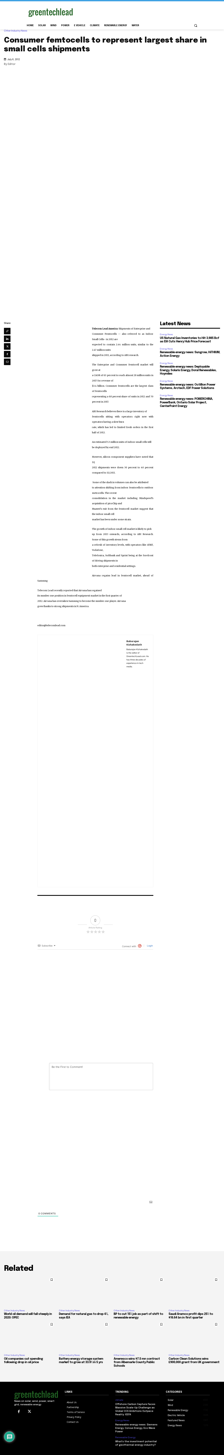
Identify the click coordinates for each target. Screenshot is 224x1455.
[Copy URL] (7, 331)
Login (149, 945)
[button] (196, 25)
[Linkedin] (7, 339)
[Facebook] (7, 354)
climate (119, 1400)
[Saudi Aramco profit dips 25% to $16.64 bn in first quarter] (194, 1291)
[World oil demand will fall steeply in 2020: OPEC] (30, 1291)
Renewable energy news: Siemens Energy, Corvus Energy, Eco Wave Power (136, 1428)
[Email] (7, 362)
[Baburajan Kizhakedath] (82, 761)
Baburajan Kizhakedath (134, 642)
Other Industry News (15, 31)
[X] (7, 346)
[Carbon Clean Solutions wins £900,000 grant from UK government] (194, 1335)
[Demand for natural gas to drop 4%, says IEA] (85, 1291)
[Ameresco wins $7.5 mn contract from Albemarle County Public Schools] (139, 1335)
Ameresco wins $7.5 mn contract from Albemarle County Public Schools (137, 1362)
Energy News (166, 334)
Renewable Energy (125, 1437)
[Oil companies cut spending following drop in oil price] (30, 1335)
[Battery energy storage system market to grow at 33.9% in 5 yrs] (85, 1335)
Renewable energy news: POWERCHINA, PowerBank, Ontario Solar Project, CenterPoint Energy (186, 402)
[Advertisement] (136, 12)
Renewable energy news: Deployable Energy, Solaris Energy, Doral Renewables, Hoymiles (188, 370)
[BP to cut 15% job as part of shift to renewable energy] (139, 1291)
